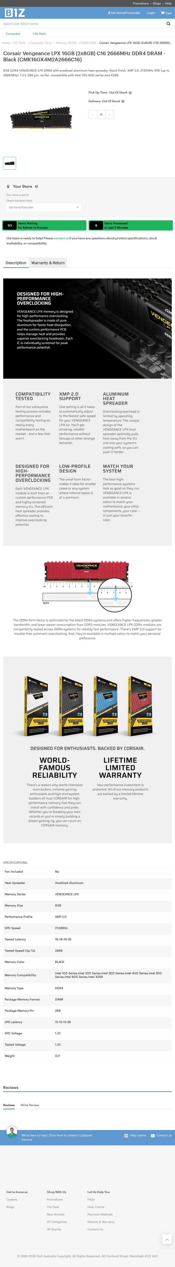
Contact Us (95, 1229)
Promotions (141, 3)
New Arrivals (55, 1214)
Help (168, 3)
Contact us (164, 1135)
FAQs (91, 1199)
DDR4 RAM (88, 43)
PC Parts (20, 43)
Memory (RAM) (66, 43)
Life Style (39, 33)
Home (6, 43)
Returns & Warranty (101, 1222)
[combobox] (87, 23)
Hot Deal (53, 1207)
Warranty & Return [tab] (48, 262)
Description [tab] (16, 262)
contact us (61, 238)
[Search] (168, 24)
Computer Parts (41, 43)
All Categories (57, 1222)
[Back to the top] (167, 1239)
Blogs (157, 3)
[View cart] (162, 12)
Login (151, 12)
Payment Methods (100, 1214)
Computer (13, 33)
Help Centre (96, 1207)
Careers (11, 1199)
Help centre (138, 1135)
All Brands (54, 1229)
